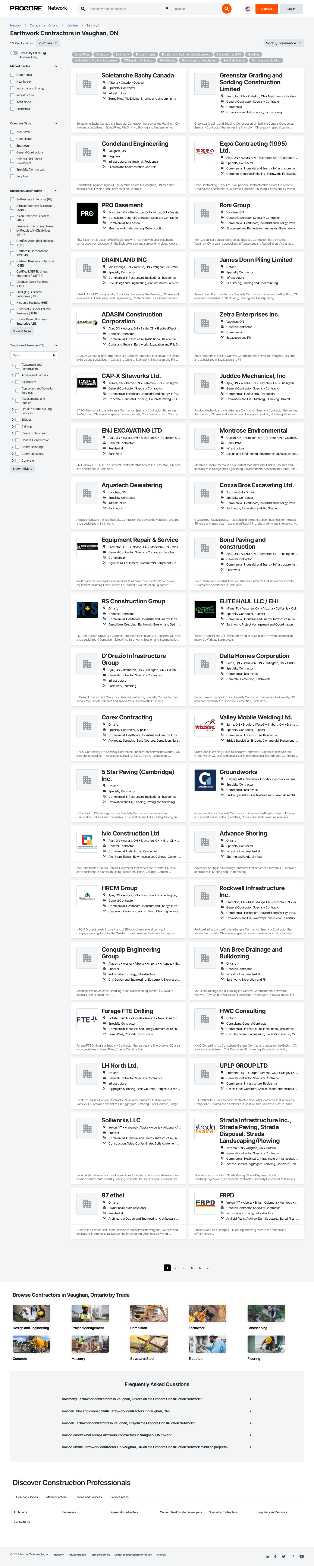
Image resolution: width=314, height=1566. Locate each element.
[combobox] (196, 8)
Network (57, 8)
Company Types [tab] (27, 1497)
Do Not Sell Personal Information (133, 1554)
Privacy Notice (77, 1554)
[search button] (227, 9)
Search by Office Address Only (30, 55)
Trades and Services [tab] (88, 1497)
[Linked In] (267, 1557)
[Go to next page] (207, 1267)
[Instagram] (292, 1557)
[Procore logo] (26, 9)
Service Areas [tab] (119, 1497)
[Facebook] (275, 1556)
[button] (12, 74)
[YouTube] (301, 1556)
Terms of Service (100, 1554)
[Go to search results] (54, 355)
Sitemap (161, 1554)
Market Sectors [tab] (56, 1497)
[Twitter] (284, 1557)
